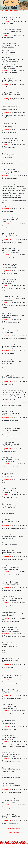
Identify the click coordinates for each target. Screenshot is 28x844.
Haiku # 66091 (5, 335)
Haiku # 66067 (5, 710)
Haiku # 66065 (5, 741)
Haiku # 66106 (5, 84)
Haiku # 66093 (5, 302)
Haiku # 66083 (5, 464)
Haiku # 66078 (5, 541)
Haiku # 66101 (5, 160)
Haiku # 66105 (5, 98)
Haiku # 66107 (5, 70)
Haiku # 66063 (5, 774)
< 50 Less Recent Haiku (14, 828)
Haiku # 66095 (5, 270)
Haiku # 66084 (5, 448)
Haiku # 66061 (5, 805)
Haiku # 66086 (5, 417)
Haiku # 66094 (5, 285)
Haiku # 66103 (5, 129)
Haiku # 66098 (5, 224)
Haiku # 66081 (5, 494)
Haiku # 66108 (5, 35)
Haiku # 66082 (5, 479)
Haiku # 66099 (5, 208)
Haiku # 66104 (5, 112)
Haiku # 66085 (5, 433)
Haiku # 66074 (5, 602)
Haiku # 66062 (5, 789)
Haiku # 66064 (5, 758)
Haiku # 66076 (5, 572)
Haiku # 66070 (5, 664)
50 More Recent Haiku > (14, 832)
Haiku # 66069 (5, 680)
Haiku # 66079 (5, 525)
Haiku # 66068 (5, 695)
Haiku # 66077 (5, 556)
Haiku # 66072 (5, 633)
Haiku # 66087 (5, 402)
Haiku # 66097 (5, 239)
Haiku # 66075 (5, 587)
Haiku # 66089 (5, 366)
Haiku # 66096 (5, 255)
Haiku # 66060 (5, 820)
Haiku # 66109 (5, 22)
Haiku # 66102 (5, 144)
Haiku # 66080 (5, 510)
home (2, 10)
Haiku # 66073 (5, 618)
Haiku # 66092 (5, 319)
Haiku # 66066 (5, 726)
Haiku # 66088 (5, 381)
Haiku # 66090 (5, 350)
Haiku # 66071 (5, 649)
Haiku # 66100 (5, 175)
